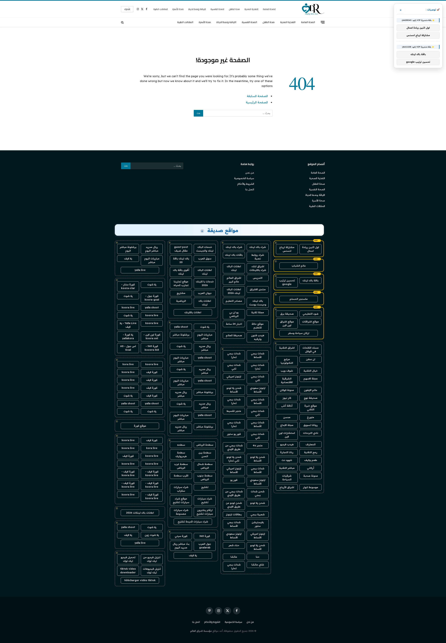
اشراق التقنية (287, 347)
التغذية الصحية (251, 9)
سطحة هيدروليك (181, 454)
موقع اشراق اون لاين (287, 323)
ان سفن (310, 359)
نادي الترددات (310, 432)
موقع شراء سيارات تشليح (181, 500)
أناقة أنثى (287, 405)
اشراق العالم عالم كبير (234, 279)
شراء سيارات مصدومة (181, 512)
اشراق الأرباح (286, 487)
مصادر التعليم (234, 300)
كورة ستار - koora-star (128, 286)
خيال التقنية (310, 370)
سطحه (181, 444)
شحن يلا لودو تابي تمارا (233, 458)
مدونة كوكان (287, 390)
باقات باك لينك (234, 254)
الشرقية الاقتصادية (287, 380)
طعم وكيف (310, 460)
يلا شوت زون (152, 535)
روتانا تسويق (310, 425)
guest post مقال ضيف (181, 248)
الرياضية (181, 300)
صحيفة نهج (310, 397)
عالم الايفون (310, 390)
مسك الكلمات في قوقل (310, 349)
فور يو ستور (234, 434)
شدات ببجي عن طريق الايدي (234, 447)
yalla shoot (181, 326)
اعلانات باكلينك (192, 312)
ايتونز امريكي (233, 376)
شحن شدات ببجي (257, 493)
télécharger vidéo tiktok (140, 580)
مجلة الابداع (286, 425)
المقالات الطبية (160, 9)
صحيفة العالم (234, 335)
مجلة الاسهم (310, 378)
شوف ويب (287, 370)
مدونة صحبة (310, 475)
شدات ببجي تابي (234, 366)
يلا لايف (193, 555)
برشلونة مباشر (181, 334)
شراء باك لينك (257, 247)
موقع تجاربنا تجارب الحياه (181, 283)
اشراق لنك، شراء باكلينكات (257, 268)
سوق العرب (204, 258)
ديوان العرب (205, 293)
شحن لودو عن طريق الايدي (234, 504)
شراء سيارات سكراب (181, 489)
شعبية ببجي (258, 514)
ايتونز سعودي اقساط (257, 389)
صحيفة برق (287, 313)
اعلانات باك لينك (204, 302)
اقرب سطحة (181, 475)
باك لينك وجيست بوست (257, 302)
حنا (257, 556)
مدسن (286, 417)
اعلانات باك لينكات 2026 (140, 512)
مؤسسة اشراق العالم (201, 630)
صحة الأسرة (178, 9)
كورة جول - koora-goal (152, 297)
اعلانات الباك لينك (234, 268)
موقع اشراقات (310, 321)
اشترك (127, 9)
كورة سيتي (181, 536)
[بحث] (122, 22)
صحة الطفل (234, 9)
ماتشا (233, 556)
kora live (128, 364)
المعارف (311, 444)
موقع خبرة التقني (310, 407)
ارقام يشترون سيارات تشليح (205, 512)
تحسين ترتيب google (287, 282)
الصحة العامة (269, 9)
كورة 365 (204, 536)
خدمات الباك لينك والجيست (204, 248)
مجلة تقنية (257, 312)
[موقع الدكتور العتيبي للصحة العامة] (313, 9)
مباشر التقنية (287, 467)
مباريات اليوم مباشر (204, 336)
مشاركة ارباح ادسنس (286, 249)
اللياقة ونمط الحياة (197, 9)
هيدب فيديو (287, 444)
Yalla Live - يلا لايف (128, 325)
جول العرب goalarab (204, 545)
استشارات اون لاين (287, 434)
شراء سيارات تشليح (204, 500)
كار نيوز (287, 397)
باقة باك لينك (310, 280)
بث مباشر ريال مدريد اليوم (181, 545)
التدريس (257, 277)
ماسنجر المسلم (299, 299)
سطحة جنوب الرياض (204, 477)
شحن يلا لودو (257, 503)
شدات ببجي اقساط (257, 355)
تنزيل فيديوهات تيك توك (152, 570)
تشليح (204, 487)
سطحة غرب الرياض (181, 466)
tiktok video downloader (128, 570)
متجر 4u (258, 445)
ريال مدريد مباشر (205, 348)
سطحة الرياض (204, 444)
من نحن (249, 172)
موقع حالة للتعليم (258, 325)
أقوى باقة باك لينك (181, 271)
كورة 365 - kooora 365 (152, 348)
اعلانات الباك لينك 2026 (234, 291)
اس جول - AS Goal (128, 348)
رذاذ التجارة (286, 452)
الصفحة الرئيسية (257, 102)
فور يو (233, 480)
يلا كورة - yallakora (128, 336)
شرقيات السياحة (286, 477)
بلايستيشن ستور (258, 524)
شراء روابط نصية (257, 256)
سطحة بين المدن (204, 454)
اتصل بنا (249, 189)
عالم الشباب (299, 265)
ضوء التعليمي (310, 313)
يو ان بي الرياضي (234, 314)
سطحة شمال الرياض (205, 466)
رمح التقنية (310, 452)
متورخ (310, 417)
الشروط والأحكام (245, 183)
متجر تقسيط (233, 411)
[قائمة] (323, 22)
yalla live (139, 270)
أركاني (310, 467)
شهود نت (287, 460)
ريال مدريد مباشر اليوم (151, 248)
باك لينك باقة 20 (181, 260)
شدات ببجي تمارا (234, 355)
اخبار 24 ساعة (234, 323)
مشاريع (181, 293)
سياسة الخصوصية (244, 178)
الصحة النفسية (217, 9)
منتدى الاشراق (258, 289)
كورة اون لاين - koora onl (151, 336)
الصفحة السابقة (257, 96)
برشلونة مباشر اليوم (128, 248)
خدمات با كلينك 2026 (205, 283)
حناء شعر (234, 545)
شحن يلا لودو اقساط (233, 389)
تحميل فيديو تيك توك (128, 559)
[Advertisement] (223, 41)
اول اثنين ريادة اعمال (310, 249)
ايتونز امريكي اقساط (233, 470)
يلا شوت (204, 326)
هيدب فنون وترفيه (257, 337)
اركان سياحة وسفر (298, 333)
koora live (128, 307)
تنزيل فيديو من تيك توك (151, 559)
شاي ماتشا (257, 564)
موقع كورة (140, 425)
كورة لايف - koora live (151, 473)
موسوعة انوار (310, 487)
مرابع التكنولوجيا (287, 361)
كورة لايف (151, 372)
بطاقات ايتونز (234, 514)
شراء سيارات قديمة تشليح (193, 521)
